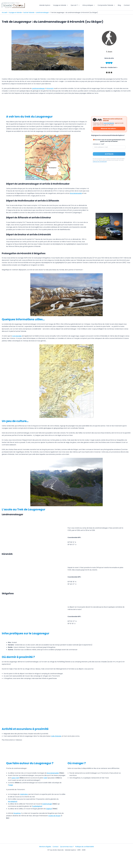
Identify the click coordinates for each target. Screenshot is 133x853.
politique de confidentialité (100, 161)
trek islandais (16, 336)
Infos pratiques (87, 5)
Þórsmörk (50, 88)
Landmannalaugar (38, 88)
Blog (119, 5)
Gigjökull (49, 809)
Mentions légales (45, 847)
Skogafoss (17, 813)
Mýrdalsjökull (12, 801)
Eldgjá (11, 785)
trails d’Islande (56, 736)
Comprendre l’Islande (105, 5)
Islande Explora (44, 5)
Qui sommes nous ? (67, 847)
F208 (45, 778)
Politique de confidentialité (84, 847)
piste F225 (15, 778)
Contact (127, 5)
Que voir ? (74, 5)
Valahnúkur (24, 794)
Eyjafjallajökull (37, 806)
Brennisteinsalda (76, 193)
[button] (67, 5)
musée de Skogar (54, 816)
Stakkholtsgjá (47, 804)
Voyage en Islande (59, 5)
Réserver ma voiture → (109, 128)
